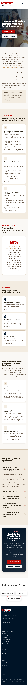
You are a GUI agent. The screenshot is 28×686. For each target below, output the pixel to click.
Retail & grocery (6, 653)
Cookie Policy (22, 681)
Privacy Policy (5, 681)
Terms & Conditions (13, 681)
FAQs (3, 672)
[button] (25, 4)
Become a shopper (6, 668)
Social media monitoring (8, 643)
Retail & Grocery (21, 593)
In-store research (6, 635)
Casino (3, 660)
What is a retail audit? (9, 491)
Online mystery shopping (8, 631)
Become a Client (8, 31)
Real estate (5, 662)
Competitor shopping (7, 641)
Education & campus (7, 658)
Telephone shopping (7, 633)
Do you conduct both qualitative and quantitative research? (11, 505)
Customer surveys (6, 637)
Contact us (4, 674)
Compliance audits (6, 639)
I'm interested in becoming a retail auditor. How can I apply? (11, 514)
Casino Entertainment (14, 598)
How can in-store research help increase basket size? (11, 497)
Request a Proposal (9, 36)
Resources (4, 670)
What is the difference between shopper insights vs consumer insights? (11, 469)
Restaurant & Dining (7, 593)
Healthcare (4, 656)
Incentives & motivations (8, 646)
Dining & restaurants (7, 651)
